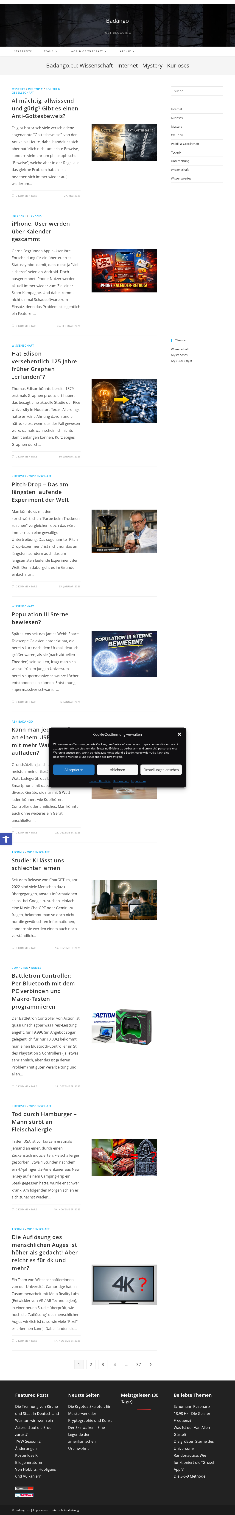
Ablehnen (117, 769)
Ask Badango (22, 722)
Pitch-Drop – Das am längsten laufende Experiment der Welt (40, 491)
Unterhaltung (180, 161)
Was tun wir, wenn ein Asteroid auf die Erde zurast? (34, 1427)
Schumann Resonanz (192, 1406)
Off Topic (35, 89)
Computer (20, 968)
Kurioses (19, 476)
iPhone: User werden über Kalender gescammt (41, 231)
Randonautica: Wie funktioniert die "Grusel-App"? (194, 1462)
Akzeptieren (73, 769)
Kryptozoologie (181, 361)
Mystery (18, 89)
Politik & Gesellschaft (185, 144)
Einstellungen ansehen (161, 769)
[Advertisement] (197, 261)
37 (138, 1364)
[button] (6, 839)
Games (36, 968)
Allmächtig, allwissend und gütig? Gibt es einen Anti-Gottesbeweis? (45, 108)
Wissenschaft (23, 346)
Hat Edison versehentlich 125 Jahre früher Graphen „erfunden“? (44, 365)
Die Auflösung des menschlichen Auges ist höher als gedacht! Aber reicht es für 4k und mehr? (45, 1252)
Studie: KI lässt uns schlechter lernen (38, 864)
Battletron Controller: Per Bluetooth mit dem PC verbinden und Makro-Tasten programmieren (43, 991)
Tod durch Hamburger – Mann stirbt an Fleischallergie (44, 1121)
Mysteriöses (179, 355)
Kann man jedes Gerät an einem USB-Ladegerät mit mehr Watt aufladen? (46, 741)
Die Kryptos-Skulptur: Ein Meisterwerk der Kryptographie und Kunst (90, 1413)
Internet (19, 216)
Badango (117, 20)
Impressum (138, 781)
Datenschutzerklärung (64, 1510)
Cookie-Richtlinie (100, 781)
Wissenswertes (181, 178)
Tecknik (35, 216)
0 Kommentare (26, 195)
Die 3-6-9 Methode (189, 1476)
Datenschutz (121, 781)
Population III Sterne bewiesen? (40, 618)
